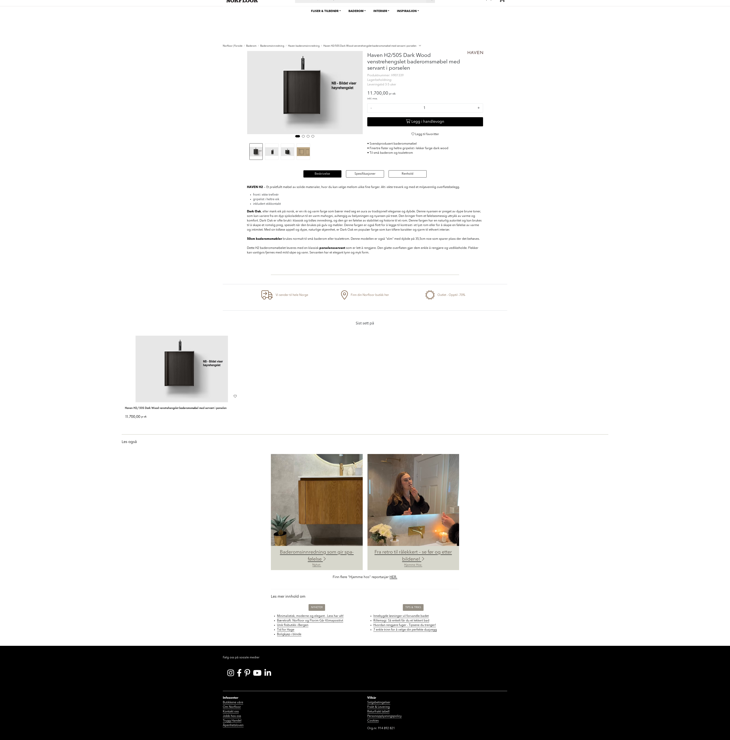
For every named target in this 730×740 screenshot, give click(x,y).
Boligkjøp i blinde (289, 634)
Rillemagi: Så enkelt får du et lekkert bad (401, 620)
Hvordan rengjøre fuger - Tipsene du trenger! (404, 625)
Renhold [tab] (407, 173)
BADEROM (355, 11)
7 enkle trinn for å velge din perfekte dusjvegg (405, 629)
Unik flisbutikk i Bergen (292, 625)
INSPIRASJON (407, 11)
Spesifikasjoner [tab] (365, 173)
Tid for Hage (285, 629)
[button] (297, 136)
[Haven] (475, 52)
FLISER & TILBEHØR (325, 11)
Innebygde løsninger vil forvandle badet (401, 616)
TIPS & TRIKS (413, 607)
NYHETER (317, 607)
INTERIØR (380, 11)
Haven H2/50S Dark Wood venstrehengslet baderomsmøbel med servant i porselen (176, 408)
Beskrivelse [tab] (322, 173)
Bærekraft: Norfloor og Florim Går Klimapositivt (310, 620)
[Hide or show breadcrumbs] (419, 46)
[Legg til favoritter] (235, 396)
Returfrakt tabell (378, 711)
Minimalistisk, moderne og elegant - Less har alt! (310, 616)
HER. (393, 577)
